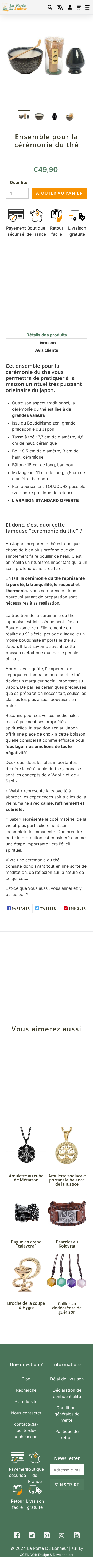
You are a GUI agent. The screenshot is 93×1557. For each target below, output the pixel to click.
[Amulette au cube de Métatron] (26, 1147)
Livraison (46, 342)
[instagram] (62, 1536)
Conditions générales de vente (67, 1414)
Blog (26, 1378)
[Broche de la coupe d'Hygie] (26, 1274)
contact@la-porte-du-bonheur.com (26, 1430)
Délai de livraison (67, 1378)
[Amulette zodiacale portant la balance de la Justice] (67, 1147)
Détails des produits (46, 334)
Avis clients (46, 350)
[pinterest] (47, 1536)
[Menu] (87, 7)
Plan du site (26, 1401)
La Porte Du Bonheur (47, 1548)
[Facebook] (17, 1536)
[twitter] (32, 1536)
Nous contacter (26, 1412)
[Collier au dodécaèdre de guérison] (67, 1274)
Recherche (26, 1390)
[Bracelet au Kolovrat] (67, 1213)
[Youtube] (77, 1536)
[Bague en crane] (26, 1213)
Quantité (18, 182)
